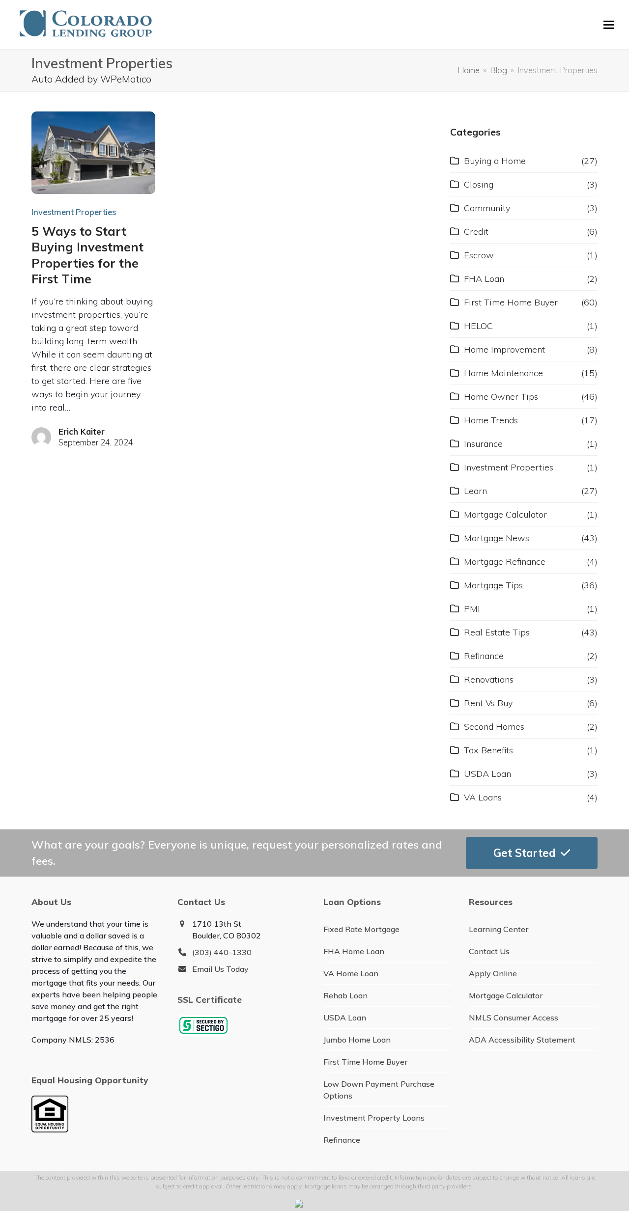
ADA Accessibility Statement (522, 1040)
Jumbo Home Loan (357, 1040)
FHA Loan (484, 278)
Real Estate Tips (497, 632)
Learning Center (498, 929)
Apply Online (493, 973)
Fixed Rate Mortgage (361, 929)
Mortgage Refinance (504, 561)
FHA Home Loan (353, 951)
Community (487, 208)
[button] (608, 25)
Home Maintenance (503, 373)
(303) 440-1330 (222, 952)
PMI (472, 608)
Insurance (483, 443)
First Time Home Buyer (511, 302)
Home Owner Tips (501, 396)
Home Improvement (504, 349)
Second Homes (494, 726)
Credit (476, 231)
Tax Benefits (488, 750)
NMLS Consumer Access (513, 1017)
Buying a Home (495, 160)
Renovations (489, 679)
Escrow (479, 255)
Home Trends (491, 420)
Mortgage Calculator (505, 514)
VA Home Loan (350, 973)
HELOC (478, 325)
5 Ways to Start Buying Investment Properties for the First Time (87, 254)
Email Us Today (220, 969)
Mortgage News (496, 538)
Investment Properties (73, 212)
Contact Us (489, 951)
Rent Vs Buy (488, 703)
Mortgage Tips (493, 585)
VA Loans (483, 797)
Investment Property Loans (374, 1118)
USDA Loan (487, 773)
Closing (478, 184)
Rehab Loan (345, 995)
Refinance (484, 655)
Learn (475, 490)
